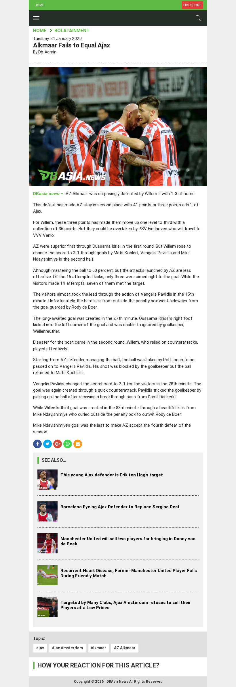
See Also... (54, 460)
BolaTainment (72, 30)
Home (39, 5)
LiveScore (192, 5)
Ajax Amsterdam (67, 648)
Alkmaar (98, 648)
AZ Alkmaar (125, 648)
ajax (40, 648)
